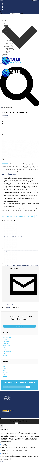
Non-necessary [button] (3, 452)
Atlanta (5, 23)
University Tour (9, 51)
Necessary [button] (2, 442)
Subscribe (3, 11)
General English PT (10, 37)
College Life (5, 339)
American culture (6, 215)
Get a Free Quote (19, 326)
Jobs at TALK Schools (7, 399)
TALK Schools (5, 355)
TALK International (5, 115)
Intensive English (9, 39)
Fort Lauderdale (7, 28)
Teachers (5, 405)
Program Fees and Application (8, 397)
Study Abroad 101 (6, 353)
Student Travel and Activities (7, 351)
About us (4, 20)
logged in (9, 307)
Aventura (6, 25)
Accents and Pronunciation (7, 337)
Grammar (4, 347)
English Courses (7, 34)
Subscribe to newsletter (5, 13)
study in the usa (30, 216)
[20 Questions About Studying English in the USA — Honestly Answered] (10, 235)
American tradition (6, 164)
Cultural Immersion (6, 118)
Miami (5, 29)
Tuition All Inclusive (10, 49)
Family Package (9, 48)
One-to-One (8, 40)
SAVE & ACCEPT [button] (3, 461)
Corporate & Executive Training (8, 404)
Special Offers (5, 54)
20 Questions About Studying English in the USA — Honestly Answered (17, 236)
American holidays (15, 215)
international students (26, 215)
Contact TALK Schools (7, 395)
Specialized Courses (8, 42)
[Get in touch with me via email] (23, 298)
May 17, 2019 (6, 117)
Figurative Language (6, 345)
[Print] (2, 134)
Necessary (3, 444)
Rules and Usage (5, 349)
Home (1, 107)
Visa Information (6, 396)
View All (7, 52)
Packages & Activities (8, 46)
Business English (9, 45)
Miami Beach (5, 376)
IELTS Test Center (6, 398)
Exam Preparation (10, 43)
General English (9, 35)
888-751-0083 (36, 0)
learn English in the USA (12, 216)
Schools (3, 22)
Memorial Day (5, 163)
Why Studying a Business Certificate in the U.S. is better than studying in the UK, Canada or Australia (21, 251)
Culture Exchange (6, 343)
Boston (5, 26)
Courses (3, 32)
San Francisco (7, 31)
